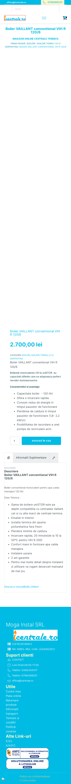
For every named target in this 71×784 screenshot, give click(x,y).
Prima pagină (18, 43)
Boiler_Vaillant (31, 586)
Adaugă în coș (41, 440)
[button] (35, 644)
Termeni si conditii (12, 720)
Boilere (31, 43)
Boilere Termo (45, 43)
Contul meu (13, 691)
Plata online (13, 696)
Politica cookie (27, 780)
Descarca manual (14, 586)
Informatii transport (12, 711)
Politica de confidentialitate (34, 776)
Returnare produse (12, 703)
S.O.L (9, 741)
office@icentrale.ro (16, 2)
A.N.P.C (11, 745)
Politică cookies (11, 729)
